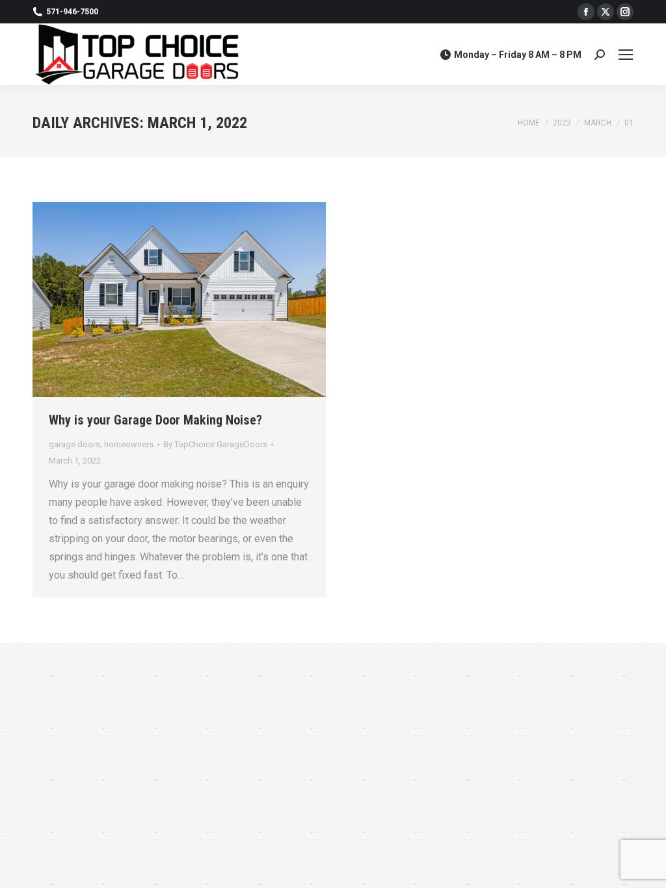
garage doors (74, 444)
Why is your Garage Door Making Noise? (155, 420)
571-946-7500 (72, 11)
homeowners (128, 444)
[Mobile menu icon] (625, 54)
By (215, 444)
